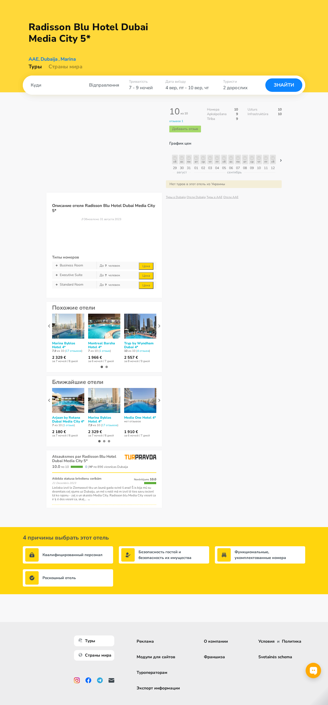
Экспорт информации (158, 688)
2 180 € (59, 432)
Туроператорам (152, 672)
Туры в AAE (214, 197)
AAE (34, 59)
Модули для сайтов (156, 657)
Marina (68, 59)
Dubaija (49, 59)
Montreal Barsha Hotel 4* (101, 345)
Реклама (145, 641)
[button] (281, 162)
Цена (146, 266)
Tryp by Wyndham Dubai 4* (138, 345)
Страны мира (65, 67)
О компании (216, 641)
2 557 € (131, 357)
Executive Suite (71, 275)
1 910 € (131, 432)
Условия (266, 641)
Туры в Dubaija (176, 197)
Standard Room (71, 284)
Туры (35, 67)
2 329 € (59, 357)
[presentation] (49, 326)
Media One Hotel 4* (140, 418)
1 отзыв (104, 351)
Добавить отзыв (185, 129)
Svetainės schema (275, 657)
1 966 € (95, 357)
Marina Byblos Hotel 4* (63, 345)
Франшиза (214, 657)
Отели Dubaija (196, 197)
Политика (291, 641)
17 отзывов (73, 351)
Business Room (71, 265)
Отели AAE (230, 197)
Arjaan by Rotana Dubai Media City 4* (68, 419)
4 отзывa (143, 351)
